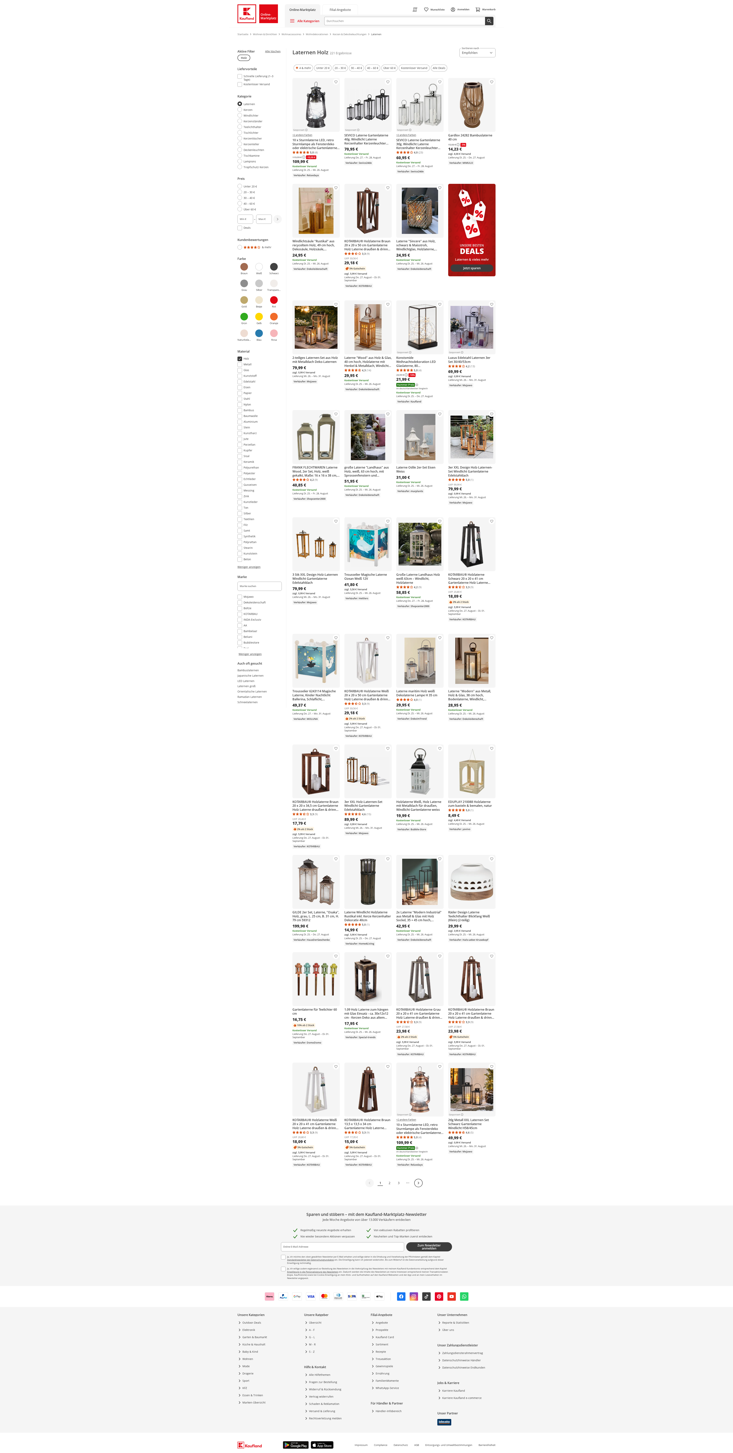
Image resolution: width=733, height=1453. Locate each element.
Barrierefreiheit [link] (487, 1445)
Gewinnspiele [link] (384, 1366)
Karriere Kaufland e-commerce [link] (462, 1398)
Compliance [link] (380, 1445)
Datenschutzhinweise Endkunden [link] (463, 1367)
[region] (261, 352)
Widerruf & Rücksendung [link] (325, 1389)
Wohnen (247, 1359)
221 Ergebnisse (341, 53)
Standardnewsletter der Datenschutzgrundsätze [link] (310, 1259)
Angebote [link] (382, 1322)
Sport (245, 1380)
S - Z (312, 1351)
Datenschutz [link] (401, 1445)
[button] (303, 68)
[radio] (258, 103)
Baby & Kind (250, 1351)
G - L (312, 1337)
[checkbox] (258, 77)
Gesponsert (298, 130)
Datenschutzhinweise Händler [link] (461, 1360)
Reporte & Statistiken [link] (455, 1322)
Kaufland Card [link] (385, 1337)
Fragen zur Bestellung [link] (323, 1382)
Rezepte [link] (381, 1351)
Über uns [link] (448, 1330)
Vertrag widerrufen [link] (321, 1396)
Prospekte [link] (382, 1330)
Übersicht (315, 1322)
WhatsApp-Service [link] (387, 1388)
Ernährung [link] (382, 1373)
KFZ (244, 1388)
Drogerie (247, 1373)
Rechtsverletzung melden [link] (325, 1418)
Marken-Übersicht (254, 1402)
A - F (312, 1330)
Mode (246, 1366)
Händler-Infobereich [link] (389, 1411)
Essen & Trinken (252, 1395)
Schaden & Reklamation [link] (324, 1404)
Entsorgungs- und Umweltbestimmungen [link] (448, 1445)
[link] (340, 9)
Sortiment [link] (382, 1344)
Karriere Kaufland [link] (453, 1390)
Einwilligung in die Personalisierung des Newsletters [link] (312, 1271)
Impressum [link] (361, 1445)
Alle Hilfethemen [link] (319, 1375)
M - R (312, 1344)
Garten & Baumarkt (254, 1337)
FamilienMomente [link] (387, 1380)
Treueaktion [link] (383, 1359)
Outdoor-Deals (251, 1322)
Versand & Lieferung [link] (322, 1411)
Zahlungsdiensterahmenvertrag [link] (462, 1353)
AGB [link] (416, 1445)
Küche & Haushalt (253, 1344)
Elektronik (248, 1330)
